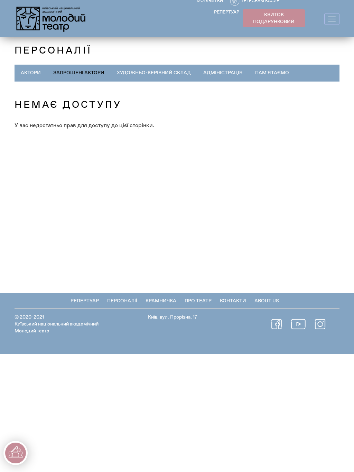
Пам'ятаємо (272, 72)
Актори (31, 72)
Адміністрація (223, 72)
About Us (266, 301)
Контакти (233, 301)
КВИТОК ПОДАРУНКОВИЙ (274, 18)
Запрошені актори (78, 72)
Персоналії (122, 301)
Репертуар (85, 301)
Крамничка (161, 301)
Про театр (198, 301)
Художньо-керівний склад (154, 72)
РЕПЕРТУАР (226, 12)
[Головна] (51, 18)
